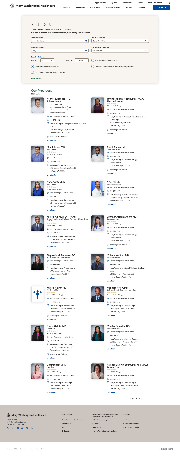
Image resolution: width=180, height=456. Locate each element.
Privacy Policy (40, 449)
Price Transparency (99, 420)
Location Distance (37, 57)
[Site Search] (168, 2)
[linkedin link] (32, 428)
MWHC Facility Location (100, 47)
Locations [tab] (128, 8)
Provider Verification (131, 427)
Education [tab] (141, 8)
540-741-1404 (155, 2)
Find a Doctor (67, 414)
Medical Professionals (131, 424)
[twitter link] (17, 428)
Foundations (127, 3)
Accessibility (31, 449)
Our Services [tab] (80, 8)
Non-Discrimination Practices (73, 420)
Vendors (65, 427)
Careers (140, 3)
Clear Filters (36, 79)
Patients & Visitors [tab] (113, 8)
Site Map (23, 449)
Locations (126, 420)
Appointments (100, 3)
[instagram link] (27, 428)
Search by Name (37, 37)
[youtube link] (22, 428)
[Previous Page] (125, 398)
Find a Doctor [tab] (95, 8)
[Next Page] (148, 398)
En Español (66, 431)
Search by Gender (37, 47)
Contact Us (162, 8)
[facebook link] (12, 428)
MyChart (114, 3)
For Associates (97, 427)
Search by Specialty (98, 37)
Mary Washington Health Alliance (104, 431)
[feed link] (8, 428)
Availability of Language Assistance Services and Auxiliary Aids (105, 415)
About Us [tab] (66, 8)
